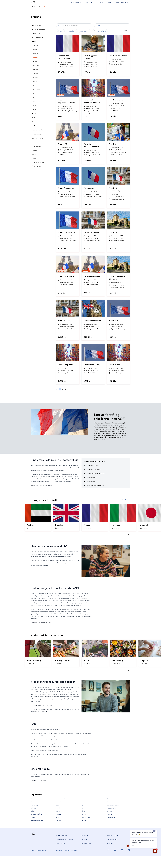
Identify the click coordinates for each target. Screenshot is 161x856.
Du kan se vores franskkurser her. (41, 623)
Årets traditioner (37, 166)
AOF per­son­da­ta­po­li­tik (71, 850)
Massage (58, 814)
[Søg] (58, 25)
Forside (33, 6)
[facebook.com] (108, 850)
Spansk (35, 98)
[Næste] (128, 535)
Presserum (110, 843)
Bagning (109, 811)
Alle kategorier (36, 25)
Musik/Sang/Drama (38, 37)
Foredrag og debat (37, 114)
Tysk (34, 110)
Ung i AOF (85, 835)
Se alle (124, 500)
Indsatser (87, 2)
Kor (83, 808)
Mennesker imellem (38, 130)
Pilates (109, 802)
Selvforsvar (34, 808)
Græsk (35, 62)
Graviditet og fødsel (37, 814)
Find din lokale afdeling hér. (39, 781)
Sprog (39, 6)
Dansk (35, 49)
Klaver (83, 811)
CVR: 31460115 (60, 843)
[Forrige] (125, 535)
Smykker (84, 814)
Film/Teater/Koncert (38, 162)
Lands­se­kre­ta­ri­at (112, 839)
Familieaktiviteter (37, 134)
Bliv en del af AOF (112, 835)
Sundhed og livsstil (37, 138)
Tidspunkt (70, 31)
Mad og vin (35, 126)
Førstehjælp (34, 805)
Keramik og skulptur (113, 805)
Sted (99, 25)
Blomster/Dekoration (37, 820)
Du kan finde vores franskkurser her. (41, 485)
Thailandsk (36, 102)
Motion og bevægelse (38, 29)
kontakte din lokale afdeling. (42, 712)
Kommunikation (36, 146)
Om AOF (98, 2)
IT (32, 142)
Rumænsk (36, 94)
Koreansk (36, 82)
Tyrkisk (35, 106)
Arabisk (35, 45)
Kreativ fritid (36, 33)
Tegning (109, 814)
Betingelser (59, 850)
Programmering (111, 808)
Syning (58, 817)
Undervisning (75, 2)
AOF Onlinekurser (61, 835)
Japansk (35, 74)
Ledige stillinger (86, 843)
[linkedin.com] (122, 850)
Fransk (35, 57)
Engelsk (35, 53)
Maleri (33, 817)
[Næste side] (68, 389)
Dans (57, 805)
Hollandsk (36, 66)
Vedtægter (85, 839)
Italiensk (35, 70)
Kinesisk (35, 78)
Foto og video (86, 817)
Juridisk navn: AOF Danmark (64, 839)
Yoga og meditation (62, 799)
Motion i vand (111, 817)
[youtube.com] (115, 850)
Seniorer (34, 118)
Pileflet (58, 820)
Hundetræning (60, 802)
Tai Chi (84, 820)
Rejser (34, 158)
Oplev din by (36, 122)
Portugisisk (36, 90)
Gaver (34, 154)
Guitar (58, 811)
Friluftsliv (35, 150)
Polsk (34, 86)
